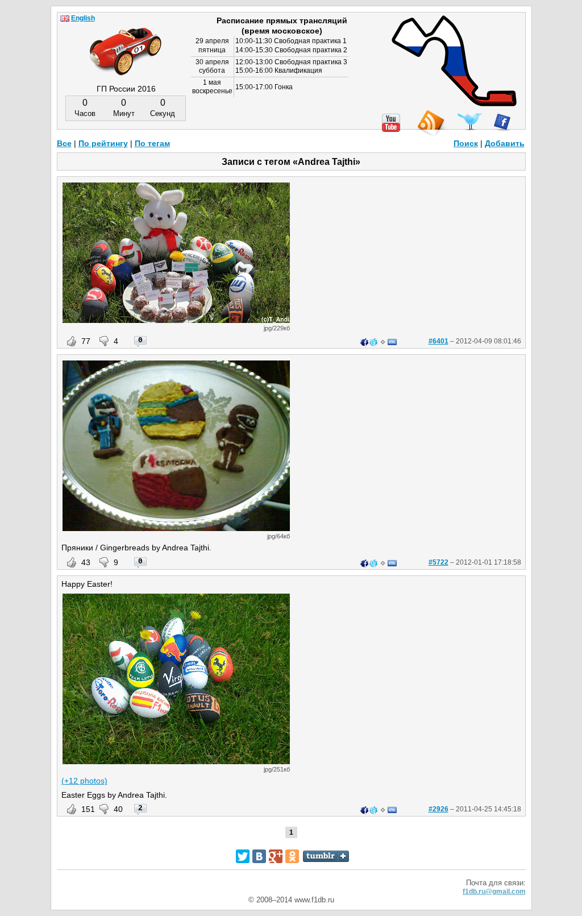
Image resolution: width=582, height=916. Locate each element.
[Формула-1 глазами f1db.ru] (125, 42)
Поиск (466, 143)
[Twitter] (470, 122)
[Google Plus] (275, 856)
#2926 (438, 809)
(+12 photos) (84, 780)
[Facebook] (502, 122)
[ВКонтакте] (259, 856)
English (83, 18)
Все (64, 143)
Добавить (505, 143)
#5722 (438, 562)
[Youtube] (391, 123)
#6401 (438, 341)
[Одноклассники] (292, 856)
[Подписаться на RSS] (430, 124)
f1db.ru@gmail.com (494, 892)
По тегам (152, 143)
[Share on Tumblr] (326, 856)
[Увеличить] (176, 320)
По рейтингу (103, 143)
